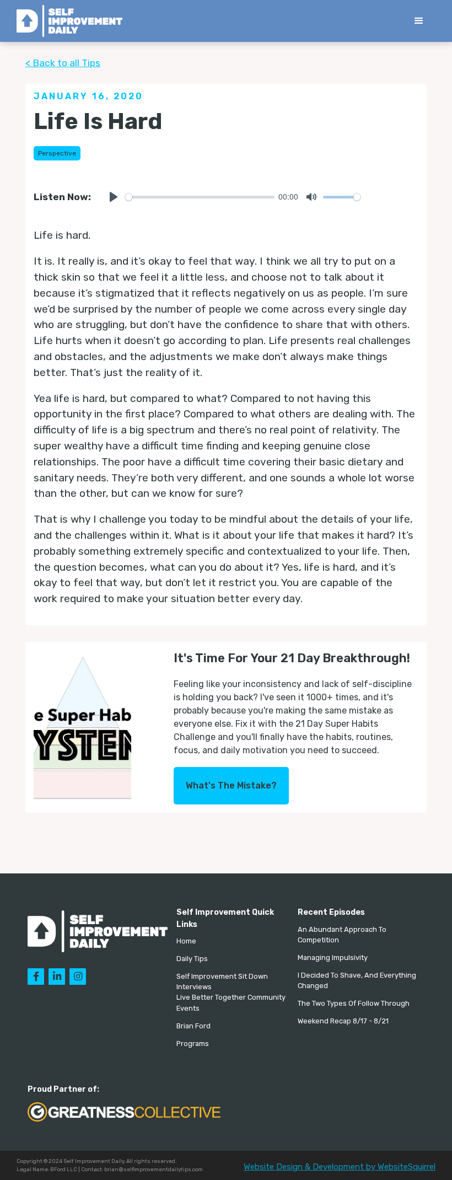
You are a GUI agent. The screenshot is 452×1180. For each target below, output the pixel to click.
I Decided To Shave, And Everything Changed (357, 980)
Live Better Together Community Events (231, 1002)
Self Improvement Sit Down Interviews (222, 981)
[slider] (200, 197)
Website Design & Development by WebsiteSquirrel (339, 1167)
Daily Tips (192, 958)
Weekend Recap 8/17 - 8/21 (343, 1021)
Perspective (57, 153)
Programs (192, 1043)
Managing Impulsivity (333, 957)
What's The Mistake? (231, 785)
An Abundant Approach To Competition (342, 934)
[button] (418, 20)
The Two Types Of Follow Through (354, 1003)
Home (186, 941)
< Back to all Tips (62, 62)
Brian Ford (193, 1026)
